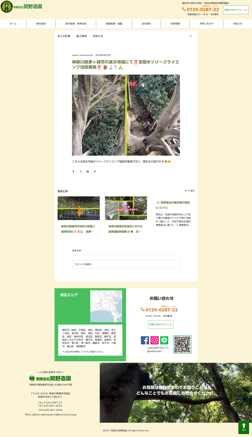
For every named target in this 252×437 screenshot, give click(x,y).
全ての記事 (63, 36)
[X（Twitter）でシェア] (80, 171)
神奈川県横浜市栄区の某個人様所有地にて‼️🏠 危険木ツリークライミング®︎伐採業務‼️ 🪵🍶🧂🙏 (78, 229)
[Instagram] (154, 340)
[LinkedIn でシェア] (87, 171)
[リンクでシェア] (94, 171)
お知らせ (98, 36)
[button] (190, 36)
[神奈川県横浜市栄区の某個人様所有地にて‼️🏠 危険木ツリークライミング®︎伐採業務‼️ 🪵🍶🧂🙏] (79, 208)
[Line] (164, 340)
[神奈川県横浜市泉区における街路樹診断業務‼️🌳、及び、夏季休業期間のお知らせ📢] (126, 208)
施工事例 (81, 36)
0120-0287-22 (203, 9)
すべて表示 (189, 191)
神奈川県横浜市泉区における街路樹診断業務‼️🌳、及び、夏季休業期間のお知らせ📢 (125, 229)
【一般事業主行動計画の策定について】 (173, 205)
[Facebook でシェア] (73, 171)
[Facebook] (145, 340)
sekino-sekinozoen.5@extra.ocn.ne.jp (54, 414)
